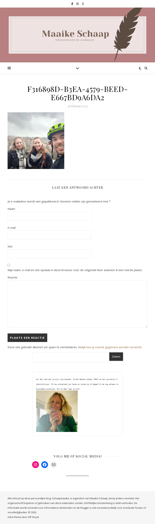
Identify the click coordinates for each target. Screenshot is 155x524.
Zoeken (116, 356)
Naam (11, 209)
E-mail (12, 227)
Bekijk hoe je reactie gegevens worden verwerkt (110, 347)
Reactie (12, 277)
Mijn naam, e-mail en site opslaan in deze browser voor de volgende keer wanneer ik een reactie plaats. (75, 270)
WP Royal (33, 517)
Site (10, 246)
